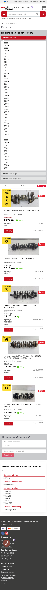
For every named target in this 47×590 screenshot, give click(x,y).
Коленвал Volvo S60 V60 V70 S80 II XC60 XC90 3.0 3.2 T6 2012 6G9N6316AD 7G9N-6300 (22, 357)
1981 (6, 145)
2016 (6, 67)
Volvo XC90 (8, 503)
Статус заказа (6, 566)
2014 (6, 62)
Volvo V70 (7, 498)
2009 (6, 106)
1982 (6, 148)
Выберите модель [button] (11, 178)
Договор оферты (7, 578)
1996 (6, 129)
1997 (6, 131)
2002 (6, 87)
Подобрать (8, 455)
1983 (6, 151)
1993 (6, 120)
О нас (3, 583)
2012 (6, 56)
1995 (6, 126)
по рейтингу (6, 186)
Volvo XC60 (8, 501)
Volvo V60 (7, 496)
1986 (6, 159)
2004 (6, 92)
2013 (6, 59)
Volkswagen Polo (10, 510)
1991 (6, 114)
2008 (6, 104)
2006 (6, 98)
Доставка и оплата (21, 2)
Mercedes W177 (9, 485)
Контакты (34, 2)
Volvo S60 (7, 491)
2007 (6, 101)
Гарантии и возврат (8, 575)
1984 (6, 154)
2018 (6, 73)
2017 (6, 70)
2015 (6, 65)
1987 (6, 162)
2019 (6, 76)
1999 (6, 137)
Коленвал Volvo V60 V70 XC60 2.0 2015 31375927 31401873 (22, 405)
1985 (6, 156)
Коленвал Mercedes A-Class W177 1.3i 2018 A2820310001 (20, 307)
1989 (6, 168)
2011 (6, 53)
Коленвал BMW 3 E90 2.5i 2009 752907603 (19, 259)
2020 (6, 45)
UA (7, 2)
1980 (6, 142)
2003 (6, 90)
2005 (6, 95)
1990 (6, 112)
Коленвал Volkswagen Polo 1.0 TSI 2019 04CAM (21, 210)
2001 (6, 84)
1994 (6, 123)
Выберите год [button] (9, 37)
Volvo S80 (7, 494)
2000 (6, 81)
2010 (6, 50)
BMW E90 (7, 478)
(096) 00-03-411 (22, 7)
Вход (43, 2)
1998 (6, 134)
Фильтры (42, 186)
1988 (6, 165)
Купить (9, 231)
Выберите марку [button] (11, 173)
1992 (6, 117)
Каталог (4, 581)
